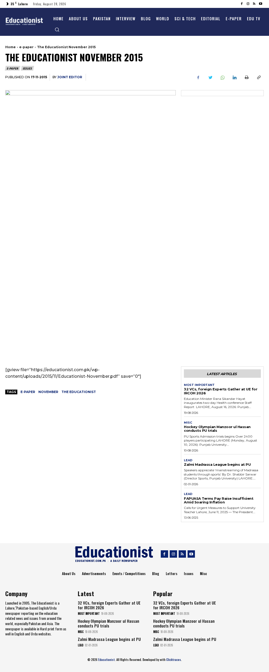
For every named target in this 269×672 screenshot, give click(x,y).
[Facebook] (242, 4)
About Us (68, 573)
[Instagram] (248, 4)
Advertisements (94, 573)
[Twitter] (210, 77)
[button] (57, 29)
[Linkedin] (234, 77)
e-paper (26, 47)
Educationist (106, 660)
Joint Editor (69, 77)
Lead (188, 460)
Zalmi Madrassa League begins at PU (217, 464)
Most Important (199, 385)
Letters (171, 573)
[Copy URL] (258, 77)
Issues (27, 68)
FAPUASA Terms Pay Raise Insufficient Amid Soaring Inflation (218, 500)
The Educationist (78, 392)
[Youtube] (260, 4)
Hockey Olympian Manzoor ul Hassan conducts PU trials (217, 429)
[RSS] (254, 4)
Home (10, 47)
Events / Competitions (129, 573)
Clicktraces (173, 660)
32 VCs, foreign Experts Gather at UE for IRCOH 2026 (220, 391)
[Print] (246, 77)
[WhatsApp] (222, 77)
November (48, 392)
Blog (155, 573)
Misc (188, 422)
